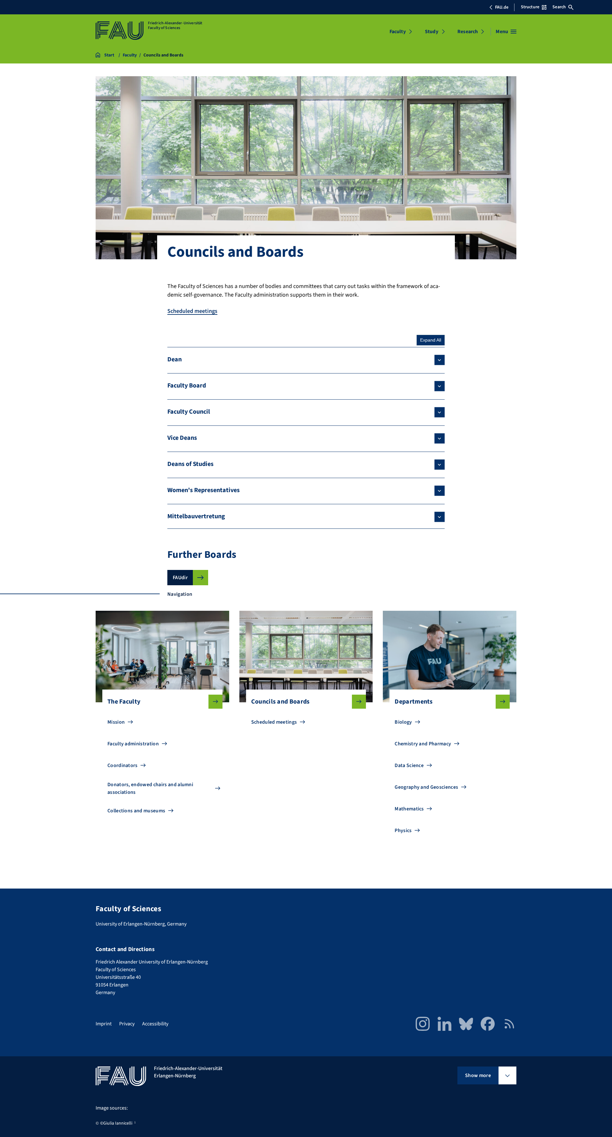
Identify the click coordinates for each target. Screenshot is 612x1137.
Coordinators (122, 765)
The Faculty (124, 701)
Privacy (127, 1023)
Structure (530, 7)
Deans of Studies (190, 464)
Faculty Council (188, 411)
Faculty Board (186, 385)
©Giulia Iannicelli (116, 1123)
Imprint (104, 1023)
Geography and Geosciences (426, 787)
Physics (403, 830)
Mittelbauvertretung (196, 516)
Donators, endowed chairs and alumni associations (150, 788)
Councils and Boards (280, 701)
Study (431, 31)
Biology (403, 722)
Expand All (430, 340)
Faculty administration (133, 743)
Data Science (409, 765)
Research (467, 31)
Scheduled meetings (192, 311)
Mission (116, 722)
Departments (414, 701)
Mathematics (409, 808)
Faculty (398, 31)
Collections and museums (136, 810)
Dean (174, 359)
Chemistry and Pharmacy (423, 743)
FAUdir (180, 577)
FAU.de (501, 7)
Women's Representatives (203, 490)
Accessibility (155, 1023)
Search (559, 7)
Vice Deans (182, 437)
